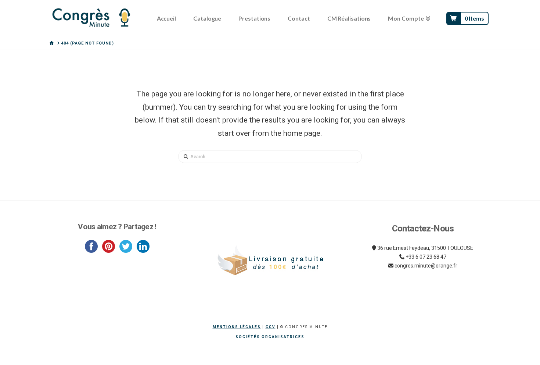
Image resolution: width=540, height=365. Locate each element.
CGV (271, 327)
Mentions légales (237, 327)
